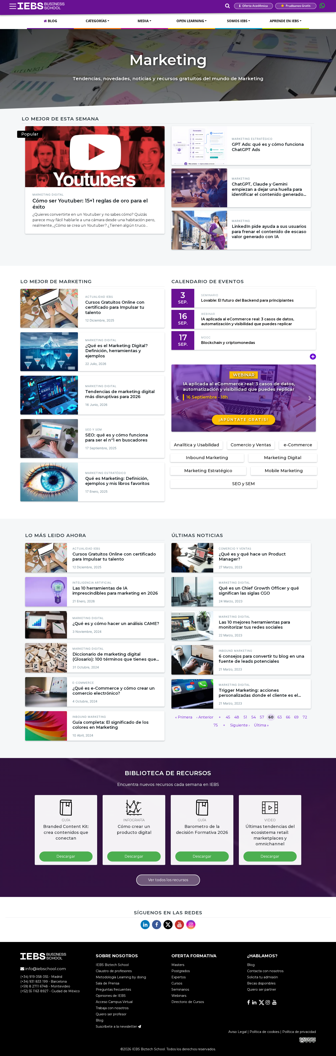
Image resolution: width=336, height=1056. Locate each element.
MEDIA (143, 21)
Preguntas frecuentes (113, 990)
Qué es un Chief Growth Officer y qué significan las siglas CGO (259, 591)
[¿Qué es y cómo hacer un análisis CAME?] (46, 624)
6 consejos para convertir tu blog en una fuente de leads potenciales (261, 659)
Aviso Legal (237, 1032)
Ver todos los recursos (168, 880)
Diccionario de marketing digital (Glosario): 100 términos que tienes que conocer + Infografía (114, 659)
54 (253, 717)
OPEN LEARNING (190, 21)
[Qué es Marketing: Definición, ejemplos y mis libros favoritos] (49, 482)
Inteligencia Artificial (92, 582)
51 (245, 717)
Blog (99, 1021)
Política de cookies (264, 1032)
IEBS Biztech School (112, 965)
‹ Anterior (204, 717)
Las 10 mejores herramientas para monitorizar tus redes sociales (254, 625)
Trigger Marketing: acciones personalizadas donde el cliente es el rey (258, 695)
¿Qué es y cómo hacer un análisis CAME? (115, 623)
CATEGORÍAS (96, 21)
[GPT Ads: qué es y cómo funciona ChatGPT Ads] (199, 145)
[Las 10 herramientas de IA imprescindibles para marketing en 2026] (46, 591)
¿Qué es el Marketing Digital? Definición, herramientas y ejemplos (116, 351)
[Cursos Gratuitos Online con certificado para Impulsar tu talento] (49, 308)
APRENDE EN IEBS (284, 21)
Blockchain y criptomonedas (228, 342)
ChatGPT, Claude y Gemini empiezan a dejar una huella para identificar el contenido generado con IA (267, 192)
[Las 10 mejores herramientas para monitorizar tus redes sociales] (192, 626)
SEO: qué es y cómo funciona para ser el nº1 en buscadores (116, 438)
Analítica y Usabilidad (196, 444)
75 (215, 725)
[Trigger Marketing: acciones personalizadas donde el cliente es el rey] (192, 694)
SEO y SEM (93, 429)
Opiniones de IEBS (111, 996)
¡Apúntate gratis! (243, 420)
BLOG (52, 21)
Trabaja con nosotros (112, 1008)
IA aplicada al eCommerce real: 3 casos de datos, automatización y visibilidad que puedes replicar (247, 321)
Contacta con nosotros (265, 971)
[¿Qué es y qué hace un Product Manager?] (192, 557)
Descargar (65, 856)
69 (296, 717)
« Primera (183, 717)
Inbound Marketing (207, 457)
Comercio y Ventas (251, 444)
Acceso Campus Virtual (114, 1002)
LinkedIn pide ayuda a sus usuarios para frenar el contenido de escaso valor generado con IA (269, 231)
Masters (177, 965)
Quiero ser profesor (111, 1014)
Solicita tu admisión (262, 977)
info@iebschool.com (45, 969)
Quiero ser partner (261, 990)
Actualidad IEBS (99, 296)
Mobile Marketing (284, 470)
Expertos (178, 977)
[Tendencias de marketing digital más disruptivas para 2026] (49, 395)
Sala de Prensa (107, 984)
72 (305, 717)
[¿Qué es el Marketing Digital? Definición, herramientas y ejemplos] (49, 351)
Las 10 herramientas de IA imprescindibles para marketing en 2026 (115, 591)
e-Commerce (298, 444)
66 (288, 717)
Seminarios (180, 990)
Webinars (178, 996)
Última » (261, 725)
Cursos (176, 984)
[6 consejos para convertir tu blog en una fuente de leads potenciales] (192, 660)
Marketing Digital (48, 194)
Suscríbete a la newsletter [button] (117, 1027)
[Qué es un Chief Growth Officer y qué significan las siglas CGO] (192, 591)
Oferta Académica (255, 6)
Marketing (241, 178)
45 (228, 717)
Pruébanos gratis (297, 6)
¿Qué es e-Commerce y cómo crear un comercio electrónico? (113, 691)
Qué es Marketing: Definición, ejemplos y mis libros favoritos (117, 481)
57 (262, 717)
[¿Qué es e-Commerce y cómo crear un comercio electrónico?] (46, 692)
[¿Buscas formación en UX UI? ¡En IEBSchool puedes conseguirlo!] (95, 156)
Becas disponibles (261, 984)
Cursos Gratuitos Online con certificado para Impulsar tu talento (114, 307)
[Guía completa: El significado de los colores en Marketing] (46, 726)
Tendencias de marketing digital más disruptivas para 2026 (120, 394)
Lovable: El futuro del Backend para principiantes (247, 300)
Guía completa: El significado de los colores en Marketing (110, 725)
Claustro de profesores (114, 971)
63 (279, 717)
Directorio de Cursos (187, 1002)
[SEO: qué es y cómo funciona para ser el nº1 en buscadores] (49, 438)
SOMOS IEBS (237, 21)
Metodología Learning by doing (121, 977)
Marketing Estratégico (252, 139)
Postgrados (180, 971)
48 (236, 717)
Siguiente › (240, 725)
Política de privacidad (299, 1032)
